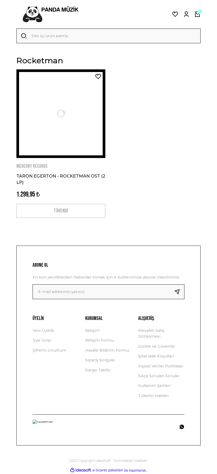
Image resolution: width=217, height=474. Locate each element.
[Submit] (179, 291)
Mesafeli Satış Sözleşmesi (151, 333)
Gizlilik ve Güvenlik (156, 346)
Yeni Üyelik (43, 330)
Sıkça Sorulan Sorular (158, 376)
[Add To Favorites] (98, 76)
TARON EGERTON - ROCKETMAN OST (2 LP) (60, 179)
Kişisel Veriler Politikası (160, 366)
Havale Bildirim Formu (107, 350)
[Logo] (50, 14)
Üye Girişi (42, 340)
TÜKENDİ (61, 211)
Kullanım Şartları (154, 385)
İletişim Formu (99, 340)
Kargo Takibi (97, 370)
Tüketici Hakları (153, 395)
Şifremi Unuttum (49, 350)
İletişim (92, 330)
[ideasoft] (80, 470)
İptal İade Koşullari (156, 356)
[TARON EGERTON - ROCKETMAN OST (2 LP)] (60, 113)
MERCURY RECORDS (32, 166)
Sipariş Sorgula (99, 360)
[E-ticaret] (107, 470)
